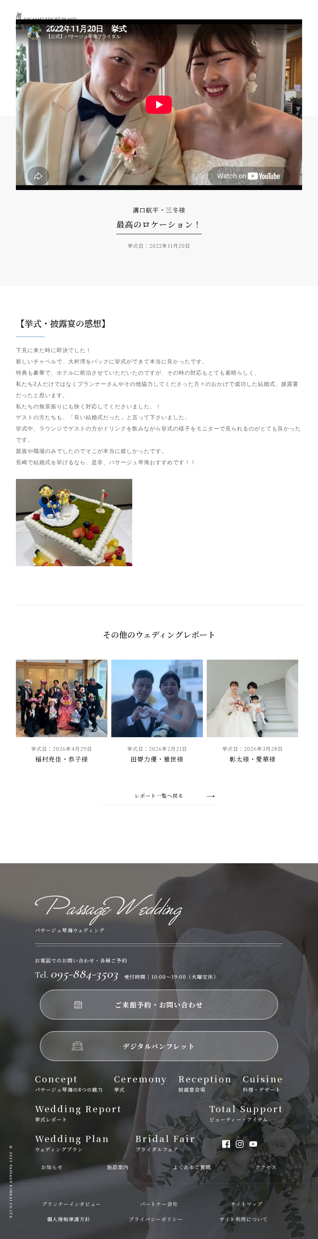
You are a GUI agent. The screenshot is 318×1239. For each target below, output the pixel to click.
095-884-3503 (76, 973)
